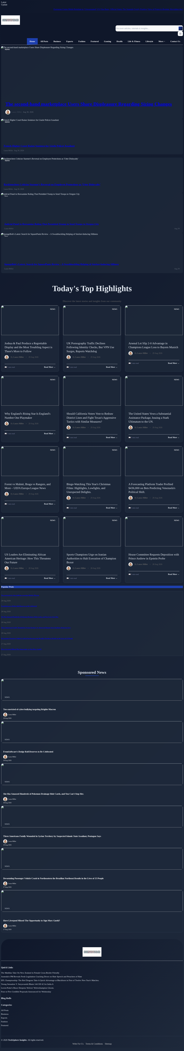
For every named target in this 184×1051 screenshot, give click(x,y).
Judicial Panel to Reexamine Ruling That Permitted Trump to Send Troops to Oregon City (51, 224)
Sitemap (108, 1044)
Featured (4, 1025)
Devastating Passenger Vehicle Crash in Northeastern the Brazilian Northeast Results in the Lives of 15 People (37, 638)
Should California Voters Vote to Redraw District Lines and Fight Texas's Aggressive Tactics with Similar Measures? (91, 417)
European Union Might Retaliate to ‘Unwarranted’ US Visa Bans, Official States (68, 9)
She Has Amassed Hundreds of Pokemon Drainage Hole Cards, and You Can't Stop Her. (29, 617)
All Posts (4, 1010)
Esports (4, 1018)
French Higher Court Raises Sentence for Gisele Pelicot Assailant (39, 146)
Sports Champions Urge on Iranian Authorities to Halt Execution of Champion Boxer (91, 558)
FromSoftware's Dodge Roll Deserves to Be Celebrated (19, 606)
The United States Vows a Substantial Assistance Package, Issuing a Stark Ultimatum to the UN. (150, 417)
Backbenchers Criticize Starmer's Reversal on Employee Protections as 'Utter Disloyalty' (52, 184)
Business (4, 1014)
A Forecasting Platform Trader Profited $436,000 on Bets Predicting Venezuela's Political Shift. (152, 488)
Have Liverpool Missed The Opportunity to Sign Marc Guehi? (21, 649)
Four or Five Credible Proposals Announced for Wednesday (26, 992)
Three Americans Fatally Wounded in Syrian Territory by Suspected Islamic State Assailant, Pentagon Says (36, 627)
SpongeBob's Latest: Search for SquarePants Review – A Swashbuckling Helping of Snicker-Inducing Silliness (61, 264)
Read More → (49, 367)
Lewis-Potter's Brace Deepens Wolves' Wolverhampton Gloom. (27, 988)
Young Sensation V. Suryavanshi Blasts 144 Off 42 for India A (27, 984)
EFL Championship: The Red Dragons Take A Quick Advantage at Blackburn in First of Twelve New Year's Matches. (50, 980)
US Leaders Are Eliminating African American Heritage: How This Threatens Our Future (28, 558)
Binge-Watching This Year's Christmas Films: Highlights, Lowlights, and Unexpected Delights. (88, 488)
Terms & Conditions (94, 1044)
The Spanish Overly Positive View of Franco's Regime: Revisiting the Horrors (136, 9)
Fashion (4, 1022)
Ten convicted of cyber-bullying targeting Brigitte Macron (20, 595)
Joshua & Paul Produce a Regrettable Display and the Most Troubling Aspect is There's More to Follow (28, 347)
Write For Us (78, 1044)
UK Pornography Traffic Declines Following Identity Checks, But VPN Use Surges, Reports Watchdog (90, 347)
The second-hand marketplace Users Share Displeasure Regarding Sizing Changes (88, 104)
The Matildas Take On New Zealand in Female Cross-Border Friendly (30, 973)
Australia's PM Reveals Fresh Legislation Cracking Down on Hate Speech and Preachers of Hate (41, 977)
